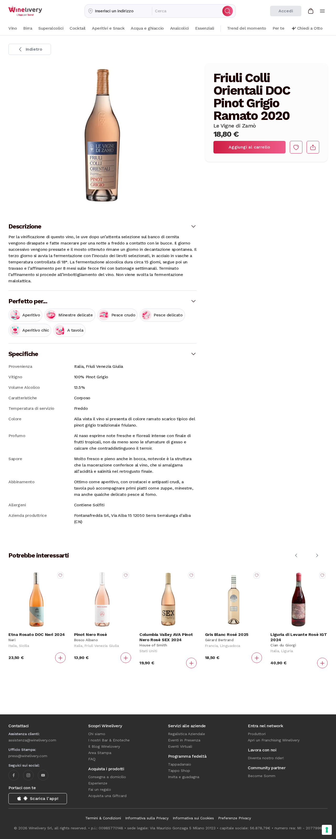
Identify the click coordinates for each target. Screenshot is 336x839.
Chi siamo (96, 734)
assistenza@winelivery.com (32, 740)
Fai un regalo (99, 789)
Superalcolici (50, 28)
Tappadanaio (179, 764)
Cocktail (78, 28)
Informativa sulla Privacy (147, 818)
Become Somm (261, 776)
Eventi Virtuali (180, 746)
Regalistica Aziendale (186, 734)
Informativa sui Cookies (193, 818)
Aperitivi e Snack (108, 28)
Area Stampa (99, 753)
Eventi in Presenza (184, 740)
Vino (12, 28)
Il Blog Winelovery (104, 746)
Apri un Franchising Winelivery (274, 740)
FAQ (92, 759)
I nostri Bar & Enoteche (109, 740)
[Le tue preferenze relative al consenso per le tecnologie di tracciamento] (327, 830)
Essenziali (204, 28)
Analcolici (179, 28)
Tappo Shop (179, 770)
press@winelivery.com (27, 756)
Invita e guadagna (183, 777)
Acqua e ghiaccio (147, 28)
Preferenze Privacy (234, 818)
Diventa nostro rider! (266, 758)
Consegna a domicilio (107, 777)
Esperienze (97, 783)
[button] (118, 11)
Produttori (257, 734)
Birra (27, 28)
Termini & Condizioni (103, 818)
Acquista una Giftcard (107, 796)
